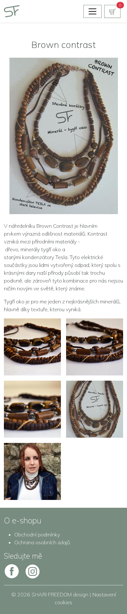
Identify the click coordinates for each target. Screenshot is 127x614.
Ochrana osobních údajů (42, 542)
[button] (112, 11)
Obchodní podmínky (37, 534)
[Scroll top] (109, 596)
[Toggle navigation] (92, 11)
